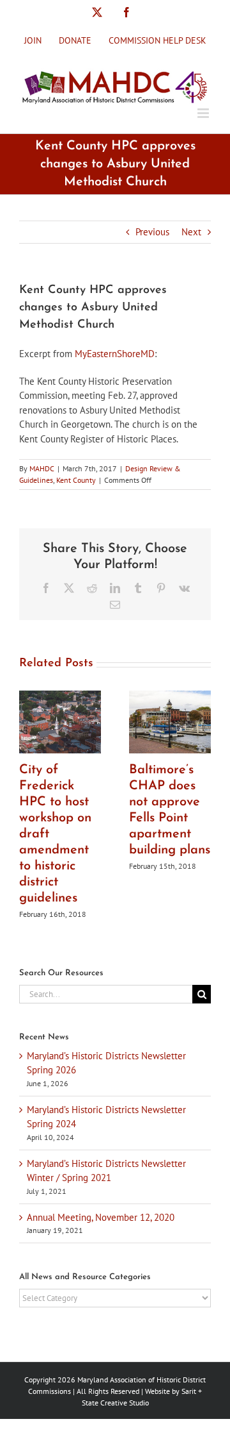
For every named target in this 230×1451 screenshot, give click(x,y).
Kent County (76, 480)
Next (191, 232)
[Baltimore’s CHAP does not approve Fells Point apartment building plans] (170, 697)
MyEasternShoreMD (115, 354)
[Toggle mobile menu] (204, 113)
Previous (152, 232)
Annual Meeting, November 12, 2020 (100, 1217)
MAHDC (41, 468)
